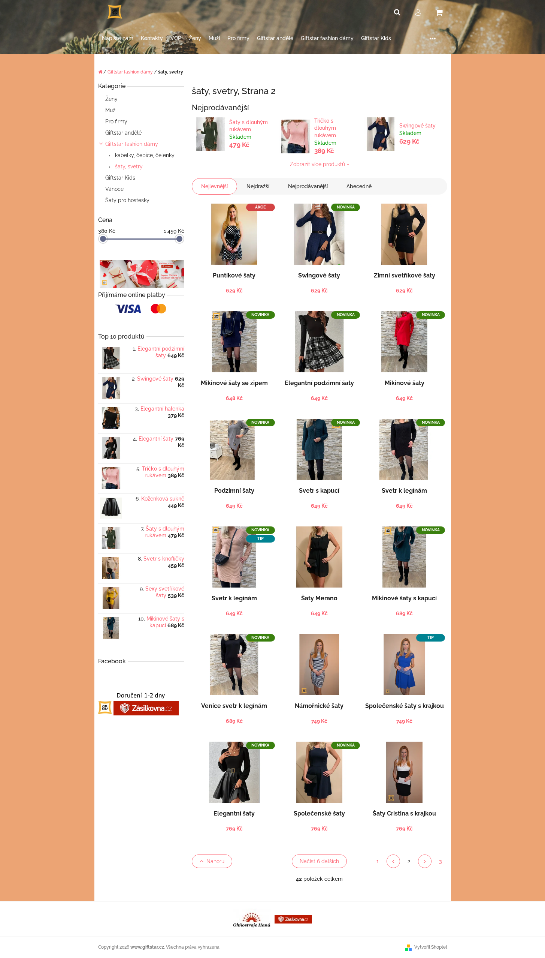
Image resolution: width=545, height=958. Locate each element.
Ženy (111, 99)
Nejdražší (257, 186)
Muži (110, 110)
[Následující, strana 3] (425, 861)
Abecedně (359, 186)
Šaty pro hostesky (128, 200)
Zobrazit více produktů (317, 164)
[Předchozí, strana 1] (393, 861)
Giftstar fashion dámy (131, 144)
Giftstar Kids (120, 178)
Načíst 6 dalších (319, 861)
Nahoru (215, 861)
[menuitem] (117, 38)
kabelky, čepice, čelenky (144, 155)
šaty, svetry (128, 166)
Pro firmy (117, 121)
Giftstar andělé (123, 133)
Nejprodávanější (308, 186)
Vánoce (114, 189)
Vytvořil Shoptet (430, 947)
